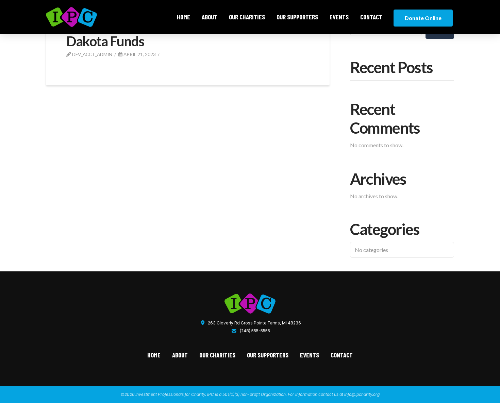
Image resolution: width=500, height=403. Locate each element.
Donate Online (423, 18)
